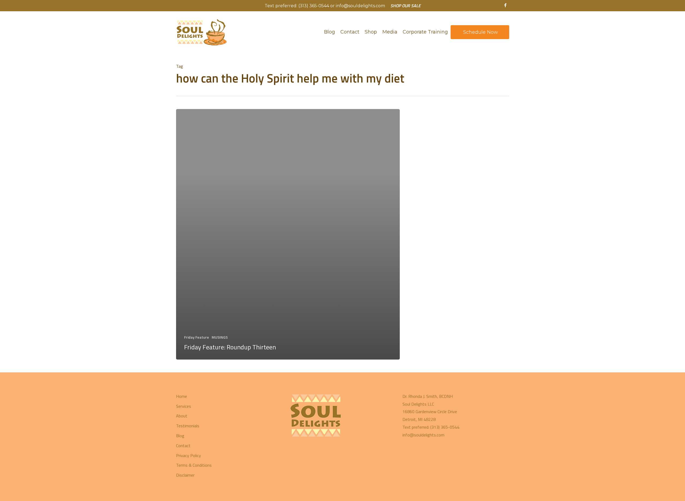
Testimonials (187, 426)
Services (183, 406)
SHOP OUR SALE (405, 5)
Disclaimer (185, 475)
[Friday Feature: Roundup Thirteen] (288, 234)
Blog (180, 435)
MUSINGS (220, 337)
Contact (183, 445)
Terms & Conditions (194, 465)
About (181, 416)
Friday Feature (196, 337)
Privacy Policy (188, 455)
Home (181, 396)
